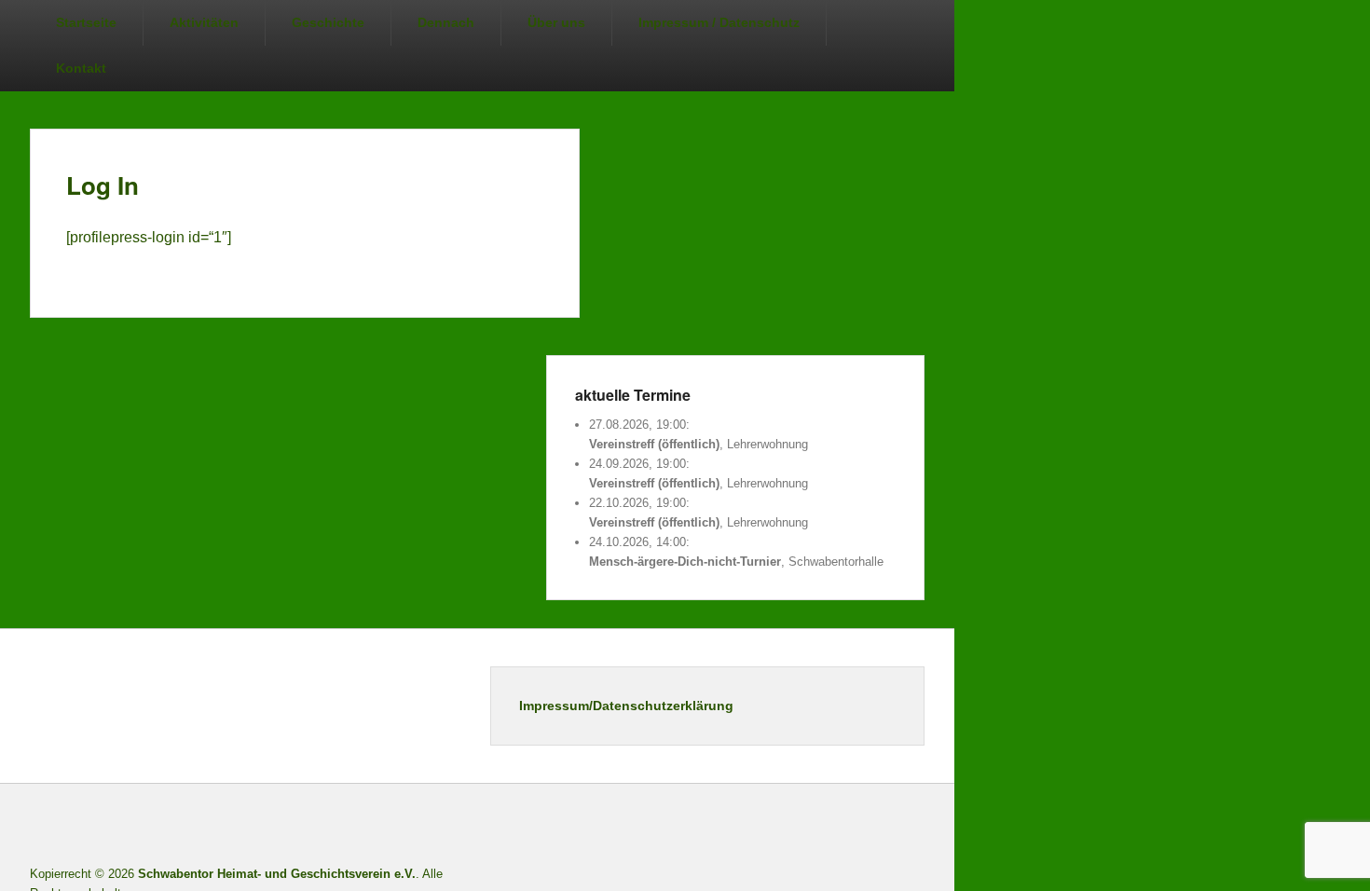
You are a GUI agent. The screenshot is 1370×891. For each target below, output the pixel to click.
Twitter (827, 827)
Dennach (446, 22)
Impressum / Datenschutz (719, 22)
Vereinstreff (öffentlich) (654, 444)
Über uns (556, 22)
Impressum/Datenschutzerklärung (626, 705)
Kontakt (81, 68)
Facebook (785, 827)
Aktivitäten (204, 22)
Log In (102, 185)
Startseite (86, 22)
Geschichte (328, 22)
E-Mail (909, 827)
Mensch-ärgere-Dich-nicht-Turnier (685, 562)
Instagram (868, 827)
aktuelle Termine (633, 394)
